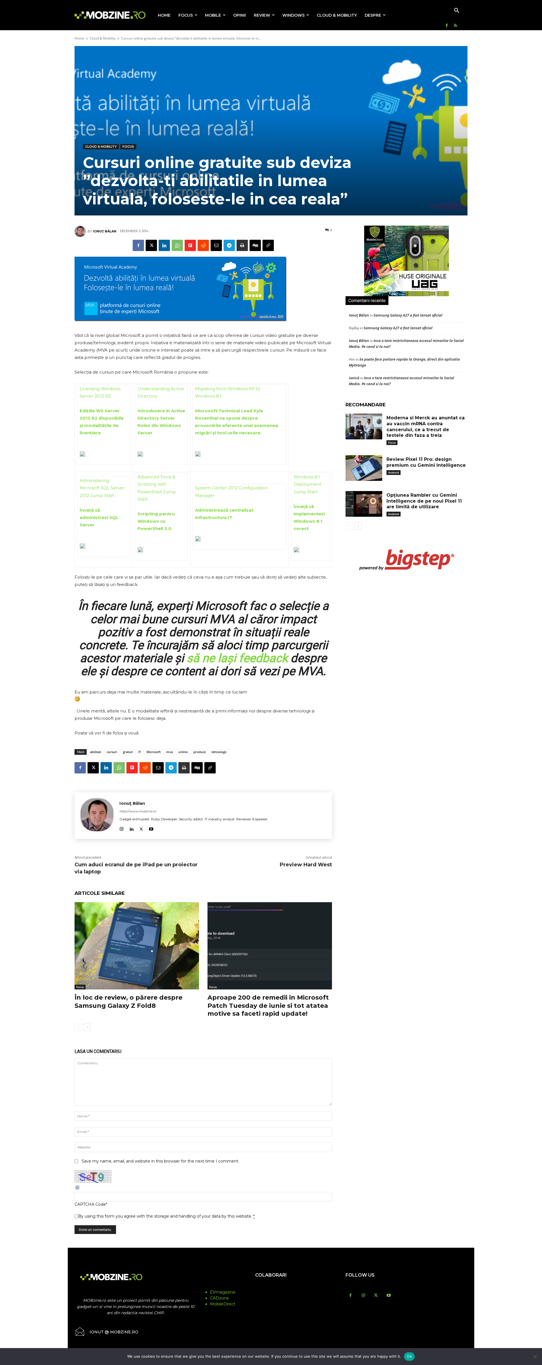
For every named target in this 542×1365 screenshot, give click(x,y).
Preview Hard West (306, 865)
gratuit (128, 752)
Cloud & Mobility (102, 38)
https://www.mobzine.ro (137, 811)
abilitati (95, 752)
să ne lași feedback (237, 658)
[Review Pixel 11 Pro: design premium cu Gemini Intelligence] (364, 468)
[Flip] (190, 245)
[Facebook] (447, 26)
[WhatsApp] (177, 245)
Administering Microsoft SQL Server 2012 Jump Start (102, 488)
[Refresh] (78, 1188)
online (183, 752)
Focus (128, 147)
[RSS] (455, 26)
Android (393, 472)
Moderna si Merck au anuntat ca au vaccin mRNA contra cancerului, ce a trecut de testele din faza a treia (425, 426)
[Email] (216, 245)
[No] (535, 1356)
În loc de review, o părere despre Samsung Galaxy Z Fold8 (128, 1001)
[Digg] (255, 245)
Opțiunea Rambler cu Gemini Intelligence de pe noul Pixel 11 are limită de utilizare (424, 501)
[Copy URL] (268, 245)
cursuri (112, 752)
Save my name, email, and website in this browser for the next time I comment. (160, 1161)
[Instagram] (121, 828)
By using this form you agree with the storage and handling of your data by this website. (166, 1216)
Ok (409, 1356)
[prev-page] (78, 1027)
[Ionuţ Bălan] (81, 231)
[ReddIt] (203, 245)
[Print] (242, 245)
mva (169, 752)
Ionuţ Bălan (104, 231)
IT (139, 752)
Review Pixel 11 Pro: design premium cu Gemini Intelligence (426, 462)
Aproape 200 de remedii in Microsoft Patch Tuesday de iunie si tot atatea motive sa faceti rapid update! (268, 1005)
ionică (354, 377)
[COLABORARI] (271, 1286)
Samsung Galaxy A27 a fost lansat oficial (407, 315)
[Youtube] (151, 828)
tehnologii (218, 752)
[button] (456, 10)
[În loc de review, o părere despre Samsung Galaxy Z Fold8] (137, 945)
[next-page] (87, 1027)
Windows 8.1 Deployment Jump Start (307, 484)
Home (79, 38)
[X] (151, 245)
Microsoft (154, 752)
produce (199, 752)
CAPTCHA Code (90, 1204)
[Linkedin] (164, 245)
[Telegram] (229, 245)
